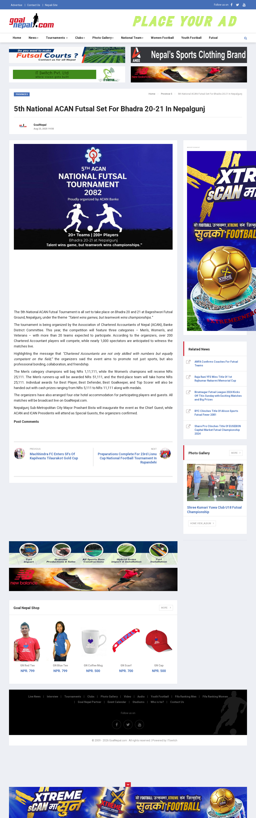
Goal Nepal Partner (89, 702)
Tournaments (56, 38)
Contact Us (33, 5)
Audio (141, 696)
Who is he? (157, 702)
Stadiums (138, 702)
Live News (34, 696)
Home (17, 38)
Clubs (79, 38)
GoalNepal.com (32, 21)
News (33, 38)
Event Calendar (117, 702)
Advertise (16, 5)
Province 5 (166, 93)
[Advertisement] (93, 280)
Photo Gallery (102, 38)
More (164, 607)
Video (127, 696)
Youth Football (191, 38)
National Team (131, 38)
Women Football (162, 38)
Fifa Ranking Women (215, 696)
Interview (52, 696)
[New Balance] (93, 590)
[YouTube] (244, 5)
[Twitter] (237, 5)
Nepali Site (51, 5)
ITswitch (172, 740)
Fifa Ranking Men (185, 696)
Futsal (213, 38)
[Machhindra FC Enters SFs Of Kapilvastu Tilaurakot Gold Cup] (52, 464)
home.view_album (200, 523)
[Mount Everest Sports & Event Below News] (93, 563)
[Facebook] (231, 5)
